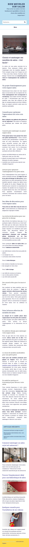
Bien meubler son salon (16, 5)
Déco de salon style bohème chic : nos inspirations (14, 433)
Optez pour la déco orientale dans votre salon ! (14, 437)
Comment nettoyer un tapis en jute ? (14, 430)
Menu (15, 27)
